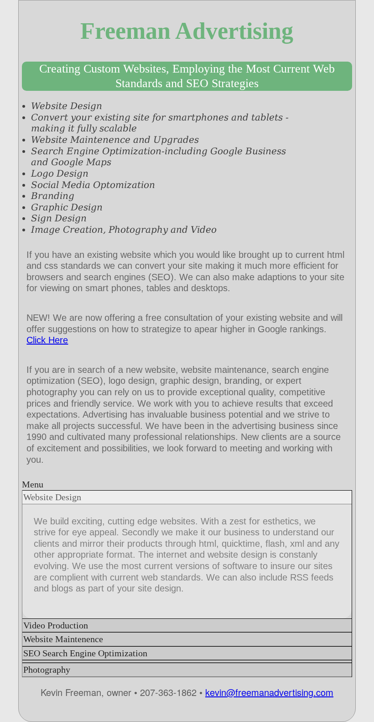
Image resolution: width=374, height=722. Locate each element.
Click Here (47, 340)
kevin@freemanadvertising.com (269, 692)
